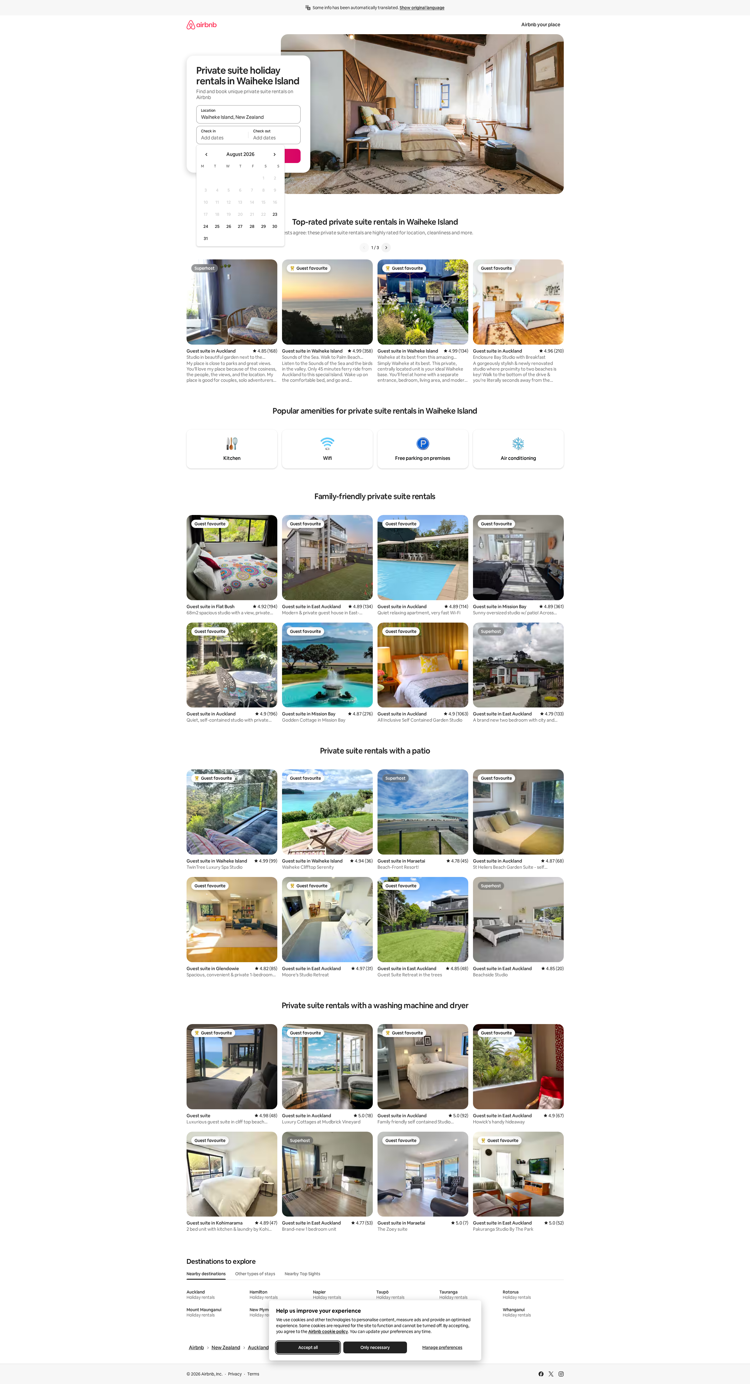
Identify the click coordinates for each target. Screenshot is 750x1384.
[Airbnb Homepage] (202, 24)
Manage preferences (442, 1347)
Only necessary (375, 1347)
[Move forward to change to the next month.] (274, 154)
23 (275, 214)
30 (274, 226)
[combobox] (248, 117)
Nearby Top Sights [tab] (302, 1273)
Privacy (235, 1374)
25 (217, 226)
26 (228, 226)
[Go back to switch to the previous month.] (206, 154)
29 (263, 226)
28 (252, 226)
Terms (253, 1374)
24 (205, 226)
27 (240, 226)
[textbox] (222, 137)
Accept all (308, 1347)
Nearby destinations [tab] (206, 1273)
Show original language (422, 7)
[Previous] (364, 247)
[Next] (386, 247)
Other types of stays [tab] (255, 1273)
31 (206, 238)
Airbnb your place (540, 25)
